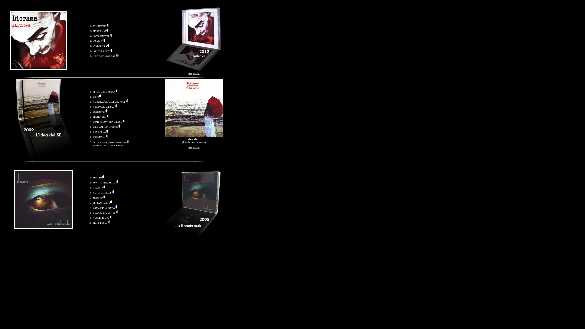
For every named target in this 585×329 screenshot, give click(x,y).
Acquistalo (193, 73)
